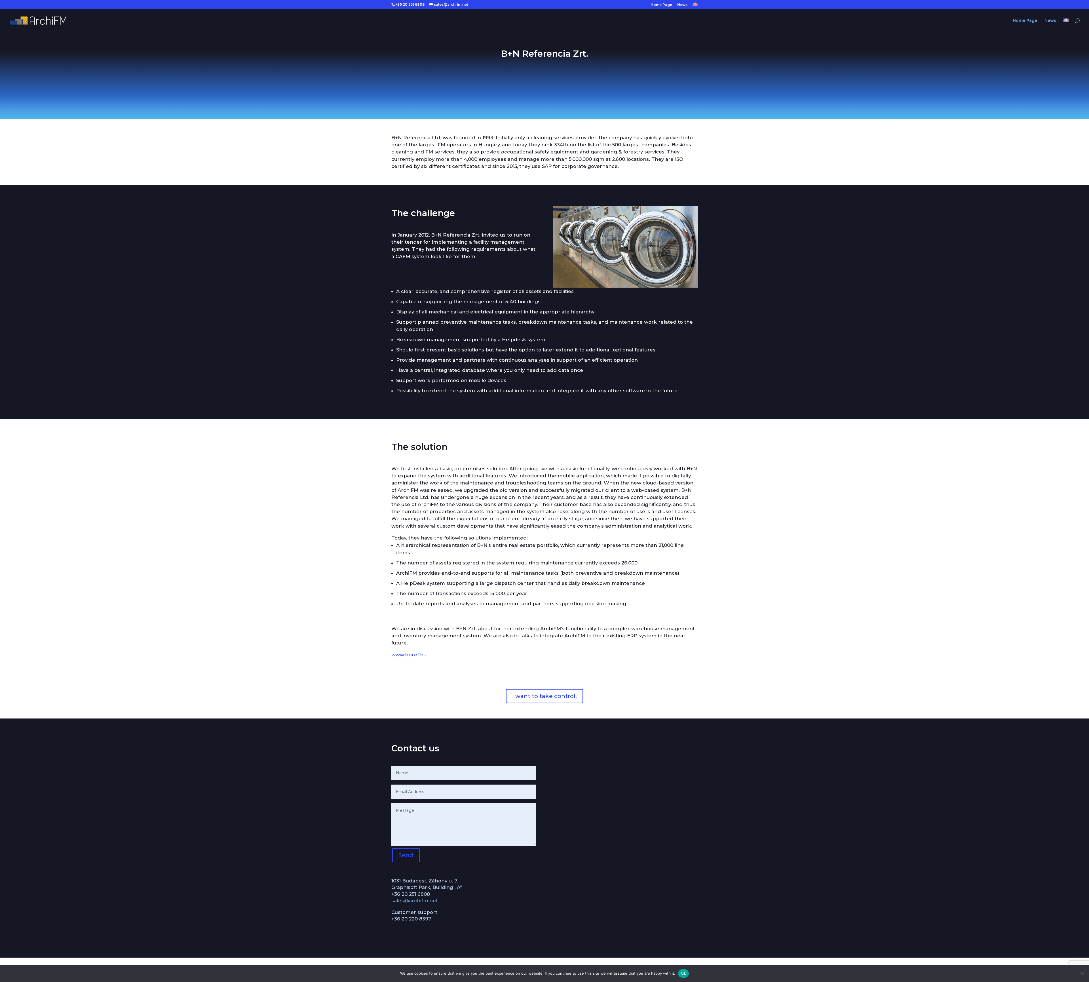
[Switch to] (695, 6)
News (682, 5)
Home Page (661, 5)
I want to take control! (544, 696)
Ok (683, 973)
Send (405, 855)
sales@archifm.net (414, 900)
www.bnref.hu (409, 655)
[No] (1082, 973)
